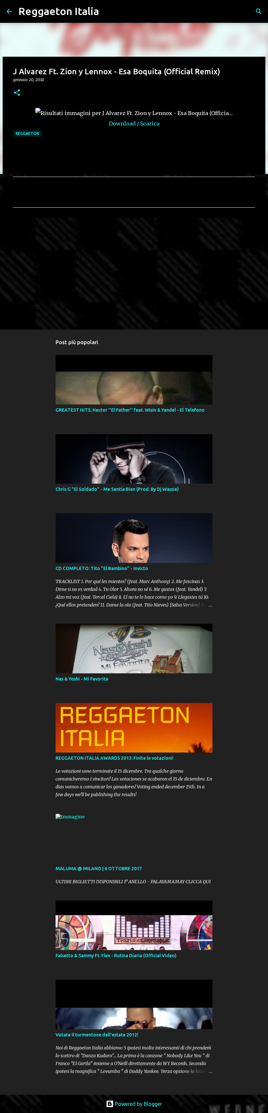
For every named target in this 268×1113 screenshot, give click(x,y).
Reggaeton (27, 133)
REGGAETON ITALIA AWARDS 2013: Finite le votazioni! (115, 758)
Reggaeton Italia (58, 11)
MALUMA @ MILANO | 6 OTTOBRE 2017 (99, 868)
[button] (17, 93)
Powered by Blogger (138, 1104)
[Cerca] (108, 11)
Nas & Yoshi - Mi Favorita (82, 678)
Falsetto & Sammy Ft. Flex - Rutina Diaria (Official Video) (116, 955)
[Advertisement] (134, 273)
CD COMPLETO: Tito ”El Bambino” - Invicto (102, 568)
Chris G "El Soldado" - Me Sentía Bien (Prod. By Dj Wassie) (117, 489)
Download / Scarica (134, 123)
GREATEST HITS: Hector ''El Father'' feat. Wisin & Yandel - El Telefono (130, 410)
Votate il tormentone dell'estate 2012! (97, 1034)
